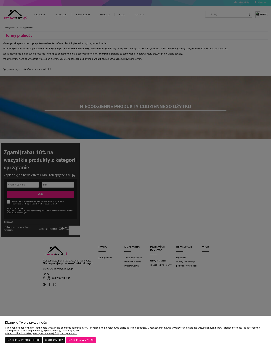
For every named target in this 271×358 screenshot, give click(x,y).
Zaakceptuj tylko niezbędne (23, 340)
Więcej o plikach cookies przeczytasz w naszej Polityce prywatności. (41, 333)
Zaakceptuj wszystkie (81, 340)
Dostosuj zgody (54, 340)
